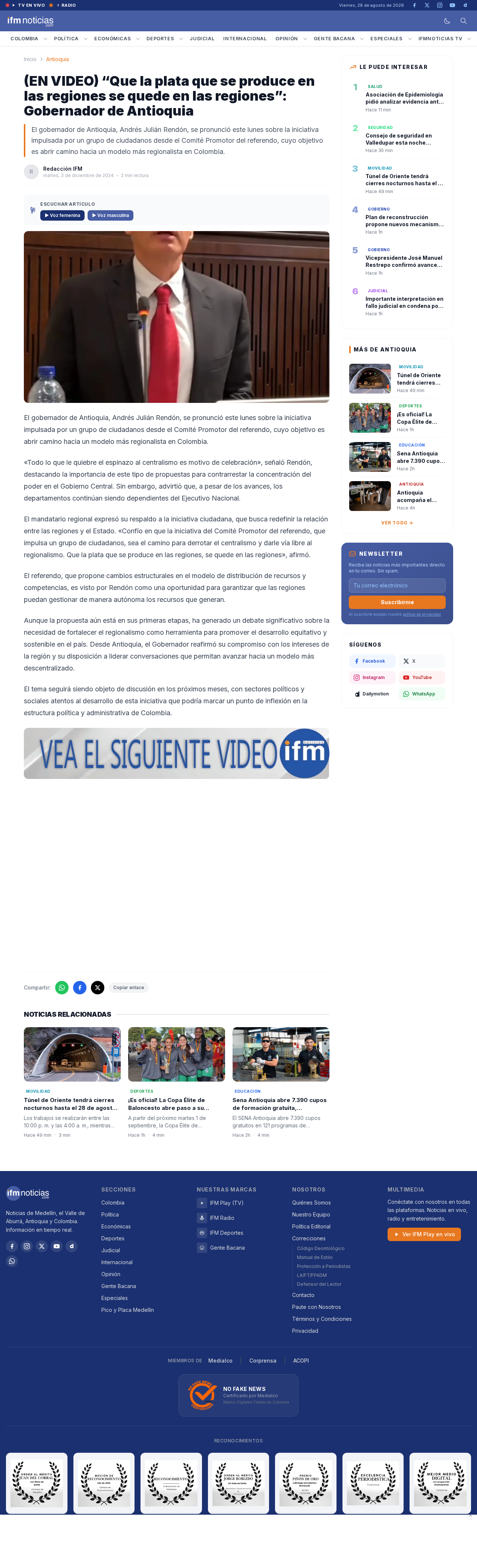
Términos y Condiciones (322, 1319)
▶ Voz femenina (62, 215)
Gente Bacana (334, 38)
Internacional (244, 38)
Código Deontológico (321, 1248)
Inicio (30, 59)
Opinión (286, 38)
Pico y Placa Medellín (127, 1310)
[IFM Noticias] (27, 1193)
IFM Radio (222, 1218)
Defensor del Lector (319, 1284)
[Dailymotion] (72, 1246)
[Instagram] (27, 1246)
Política (66, 38)
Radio (68, 5)
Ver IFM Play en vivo (428, 1234)
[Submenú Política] (86, 39)
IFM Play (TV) (227, 1203)
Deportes (160, 38)
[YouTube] (57, 1246)
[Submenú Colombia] (45, 39)
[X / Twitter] (42, 1246)
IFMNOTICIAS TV (440, 38)
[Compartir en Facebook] (79, 987)
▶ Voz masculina (110, 215)
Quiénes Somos (311, 1202)
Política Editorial (311, 1226)
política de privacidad (422, 614)
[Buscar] (463, 20)
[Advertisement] (238, 1535)
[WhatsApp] (12, 1261)
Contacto (303, 1295)
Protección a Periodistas (324, 1266)
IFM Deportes (226, 1233)
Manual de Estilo (315, 1257)
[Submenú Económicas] (138, 39)
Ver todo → (397, 522)
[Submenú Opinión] (305, 39)
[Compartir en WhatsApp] (62, 987)
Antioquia (57, 59)
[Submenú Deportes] (181, 39)
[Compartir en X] (97, 987)
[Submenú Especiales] (410, 39)
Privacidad (305, 1331)
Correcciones (309, 1238)
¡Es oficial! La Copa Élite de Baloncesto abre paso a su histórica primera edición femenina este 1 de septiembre (172, 1111)
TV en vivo (31, 5)
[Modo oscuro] (447, 20)
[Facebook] (12, 1246)
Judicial (202, 38)
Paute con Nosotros (316, 1307)
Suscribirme (397, 602)
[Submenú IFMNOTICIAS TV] (469, 39)
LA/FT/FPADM (312, 1275)
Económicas (112, 38)
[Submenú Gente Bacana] (362, 39)
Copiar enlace (128, 987)
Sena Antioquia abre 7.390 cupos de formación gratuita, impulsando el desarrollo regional (280, 1107)
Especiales (386, 38)
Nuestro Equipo (311, 1214)
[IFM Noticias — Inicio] (30, 21)
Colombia (24, 38)
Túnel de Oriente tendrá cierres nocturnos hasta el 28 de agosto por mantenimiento (70, 1107)
